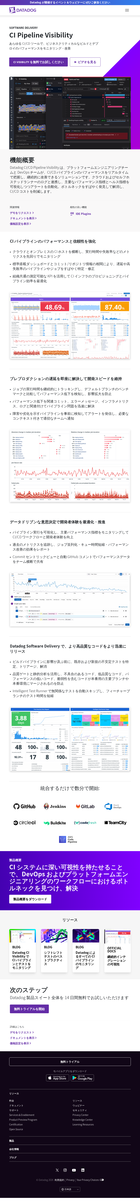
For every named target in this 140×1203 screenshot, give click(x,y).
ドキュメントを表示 (22, 218)
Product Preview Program (23, 1119)
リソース (77, 1100)
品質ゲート (21, 673)
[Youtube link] (73, 1170)
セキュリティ (80, 1110)
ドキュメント (16, 1105)
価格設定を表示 (19, 223)
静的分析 (40, 673)
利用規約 (59, 1179)
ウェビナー (79, 1105)
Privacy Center (80, 1115)
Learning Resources (83, 1124)
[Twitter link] (57, 1170)
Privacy (70, 1179)
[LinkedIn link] (82, 1170)
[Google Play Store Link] (82, 1078)
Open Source (16, 1129)
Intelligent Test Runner (30, 690)
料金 (11, 1100)
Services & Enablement (21, 1115)
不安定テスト (111, 661)
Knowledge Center (83, 1119)
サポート (14, 1110)
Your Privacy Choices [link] (88, 1179)
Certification (16, 1124)
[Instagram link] (65, 1170)
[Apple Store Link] (58, 1078)
